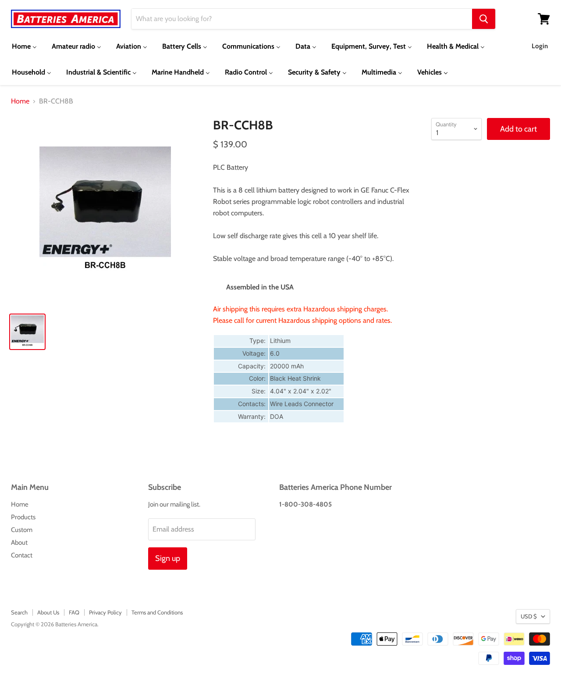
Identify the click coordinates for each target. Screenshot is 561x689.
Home (20, 101)
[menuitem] (24, 46)
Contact (21, 555)
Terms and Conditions (157, 612)
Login (540, 46)
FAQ (74, 612)
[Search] (483, 19)
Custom (21, 530)
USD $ (529, 616)
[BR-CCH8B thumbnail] (27, 331)
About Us (48, 612)
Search (19, 612)
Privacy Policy (105, 612)
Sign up (167, 558)
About (19, 542)
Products (23, 517)
